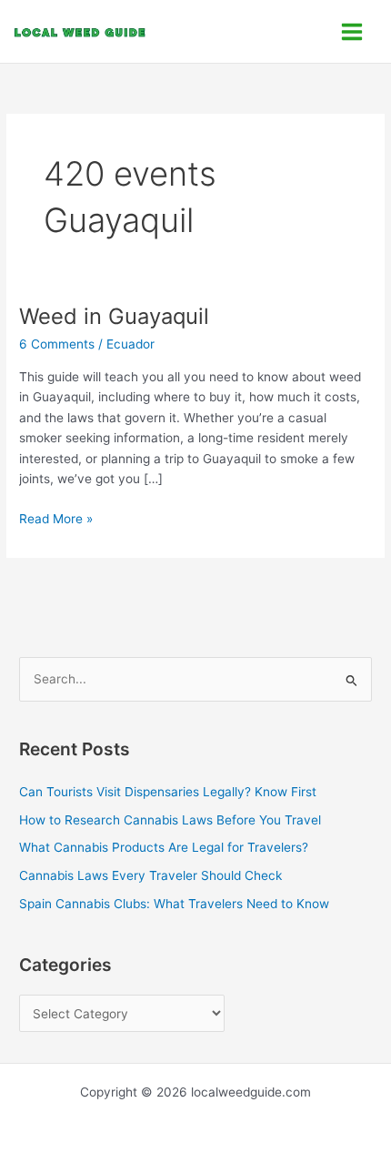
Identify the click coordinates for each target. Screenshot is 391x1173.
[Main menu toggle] (352, 31)
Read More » (56, 517)
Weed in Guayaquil (114, 316)
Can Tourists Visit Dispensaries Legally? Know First (167, 791)
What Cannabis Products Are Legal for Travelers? (163, 847)
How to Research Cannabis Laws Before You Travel (170, 820)
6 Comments (57, 344)
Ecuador (130, 344)
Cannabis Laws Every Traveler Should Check (150, 875)
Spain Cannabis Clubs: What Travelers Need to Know (174, 903)
